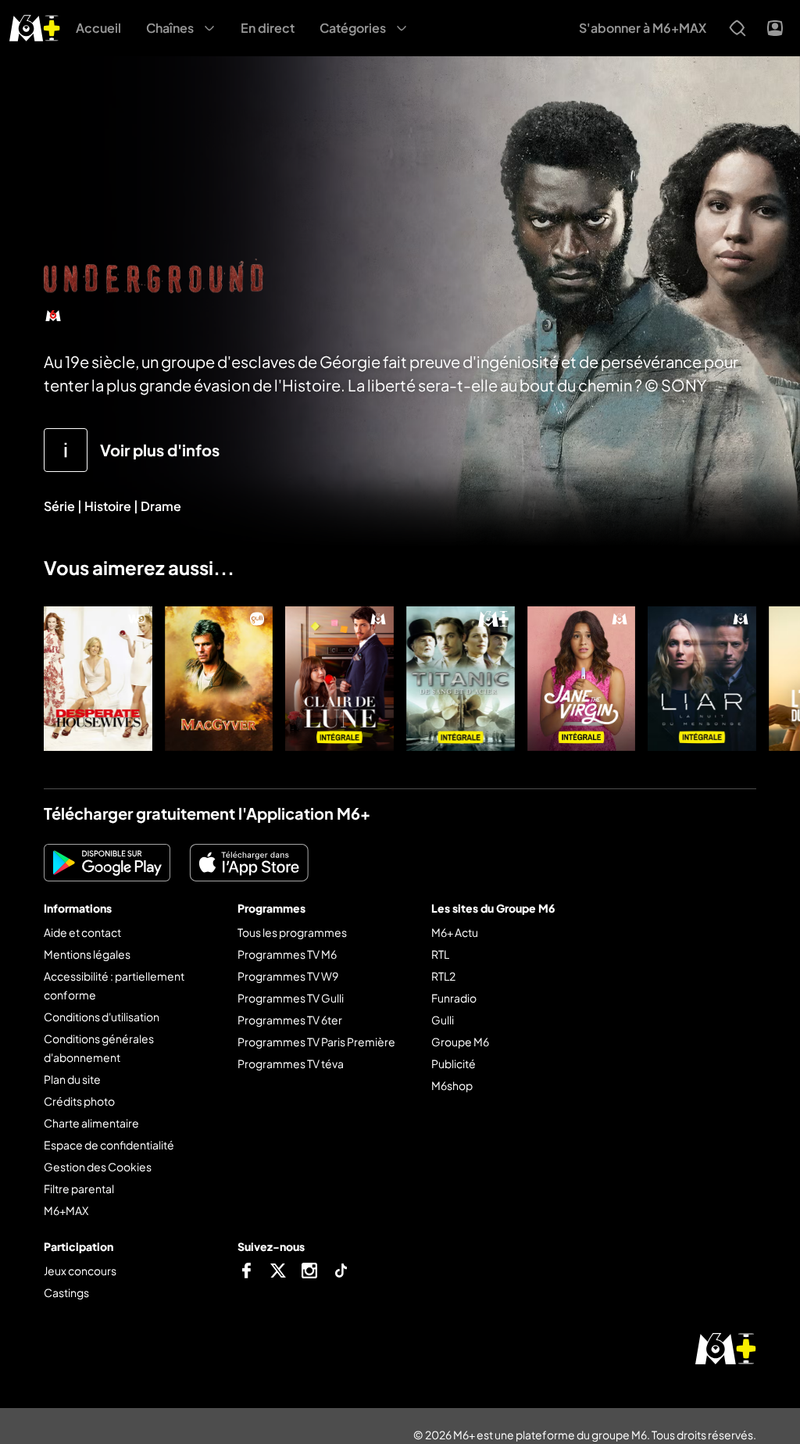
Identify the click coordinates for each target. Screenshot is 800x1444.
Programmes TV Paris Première (316, 1042)
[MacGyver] (219, 678)
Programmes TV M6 (287, 954)
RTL (440, 954)
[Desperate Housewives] (98, 678)
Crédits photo (79, 1101)
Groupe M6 (460, 1042)
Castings (66, 1292)
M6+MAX (66, 1210)
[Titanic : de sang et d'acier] (460, 678)
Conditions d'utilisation (101, 1017)
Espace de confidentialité (109, 1145)
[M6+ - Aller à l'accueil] (34, 26)
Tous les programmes (292, 932)
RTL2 (443, 976)
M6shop (452, 1085)
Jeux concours (80, 1271)
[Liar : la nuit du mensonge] (702, 678)
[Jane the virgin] (581, 678)
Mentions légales (87, 954)
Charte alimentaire (91, 1123)
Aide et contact (82, 932)
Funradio (454, 998)
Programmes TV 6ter (290, 1020)
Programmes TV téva (291, 1063)
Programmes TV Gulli (291, 998)
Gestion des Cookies (98, 1167)
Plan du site (72, 1079)
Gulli (442, 1020)
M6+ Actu (454, 932)
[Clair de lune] (339, 678)
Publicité (453, 1063)
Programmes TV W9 (288, 976)
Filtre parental (79, 1188)
